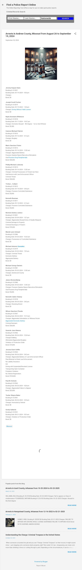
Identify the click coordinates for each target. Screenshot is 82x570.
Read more (72, 505)
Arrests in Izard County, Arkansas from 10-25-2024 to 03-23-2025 (32, 488)
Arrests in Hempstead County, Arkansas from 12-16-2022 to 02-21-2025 (35, 511)
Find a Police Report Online (21, 4)
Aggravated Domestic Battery (15, 321)
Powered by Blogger (41, 561)
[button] (75, 33)
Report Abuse (41, 565)
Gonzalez (21, 246)
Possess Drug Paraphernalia (18, 157)
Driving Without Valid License (21, 109)
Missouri (9, 426)
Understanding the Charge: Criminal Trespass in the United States (33, 535)
